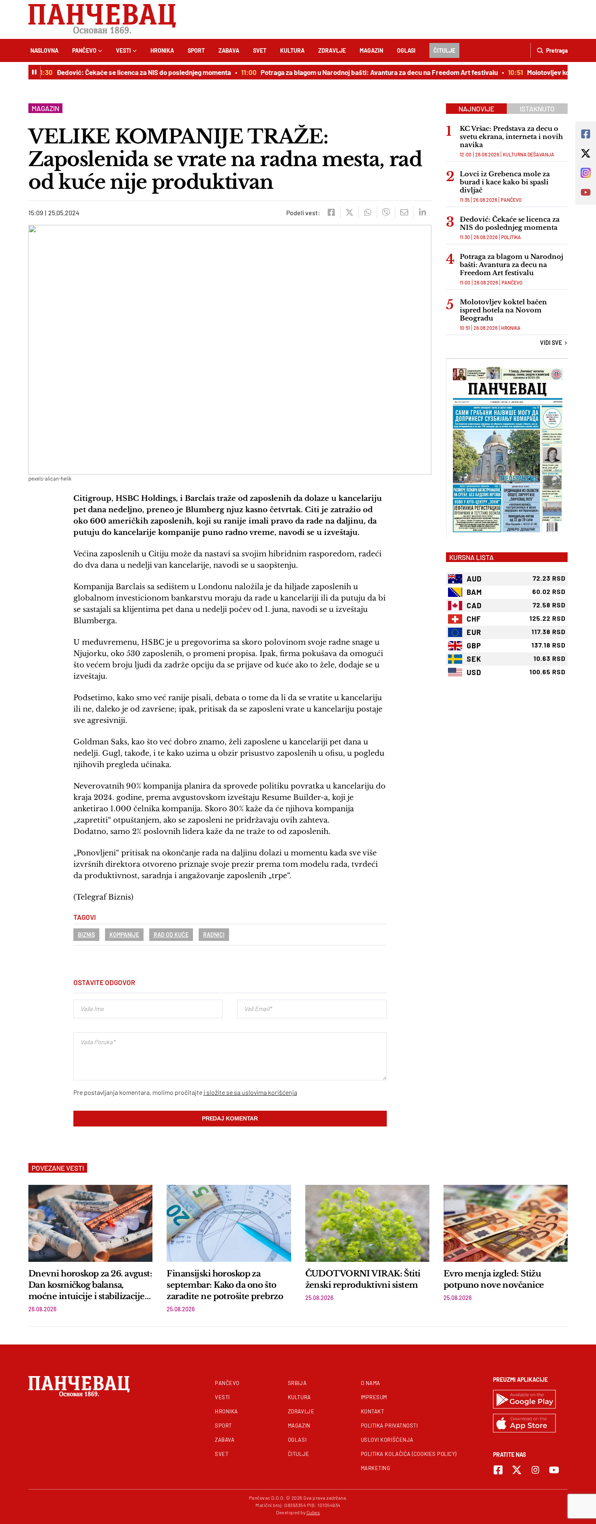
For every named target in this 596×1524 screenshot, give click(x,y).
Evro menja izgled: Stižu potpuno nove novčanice (495, 1279)
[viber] (386, 212)
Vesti (123, 50)
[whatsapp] (367, 212)
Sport (196, 50)
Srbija (297, 1383)
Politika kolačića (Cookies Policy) (409, 1454)
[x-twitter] (517, 1470)
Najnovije (476, 109)
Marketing (375, 1468)
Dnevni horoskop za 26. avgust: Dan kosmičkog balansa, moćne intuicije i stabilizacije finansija (90, 1285)
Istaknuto (537, 109)
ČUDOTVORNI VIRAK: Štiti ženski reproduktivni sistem (362, 1279)
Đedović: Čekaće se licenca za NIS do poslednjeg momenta (131, 72)
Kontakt (372, 1411)
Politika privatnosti (389, 1425)
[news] (90, 1223)
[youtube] (554, 1470)
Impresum (374, 1397)
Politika (511, 237)
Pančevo (84, 50)
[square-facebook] (498, 1470)
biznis (86, 934)
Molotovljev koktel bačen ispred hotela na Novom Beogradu (503, 310)
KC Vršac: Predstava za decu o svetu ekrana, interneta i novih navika (511, 136)
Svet (259, 50)
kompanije (124, 934)
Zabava (229, 50)
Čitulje (444, 50)
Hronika (162, 50)
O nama (370, 1383)
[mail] (404, 212)
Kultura (292, 50)
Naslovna (44, 50)
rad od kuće (171, 934)
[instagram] (535, 1470)
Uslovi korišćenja (387, 1439)
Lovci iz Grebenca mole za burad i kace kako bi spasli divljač (505, 182)
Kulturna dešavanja (528, 154)
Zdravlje (332, 50)
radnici (214, 934)
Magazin (371, 50)
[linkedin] (422, 212)
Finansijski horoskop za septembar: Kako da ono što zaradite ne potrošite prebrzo (225, 1285)
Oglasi (406, 50)
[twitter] (349, 212)
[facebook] (331, 212)
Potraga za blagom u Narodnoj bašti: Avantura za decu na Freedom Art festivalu (366, 72)
